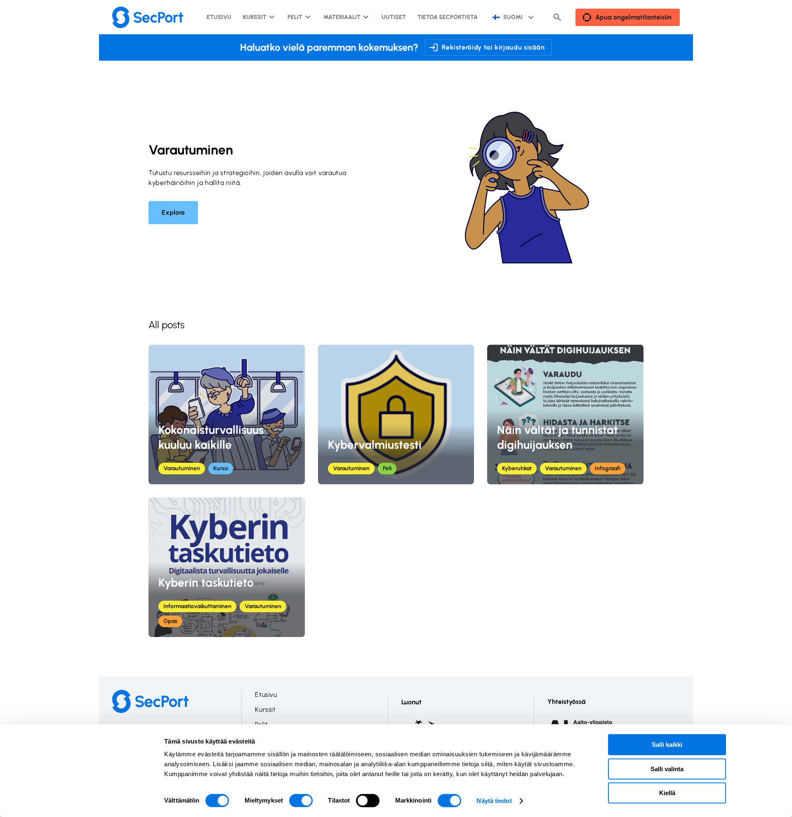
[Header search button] (557, 17)
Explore (173, 212)
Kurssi (220, 468)
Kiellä (667, 792)
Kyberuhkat (517, 468)
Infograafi (607, 468)
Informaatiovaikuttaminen (197, 606)
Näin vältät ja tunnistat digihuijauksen (557, 437)
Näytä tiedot (494, 800)
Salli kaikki (667, 744)
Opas (170, 621)
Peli (387, 468)
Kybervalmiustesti (375, 445)
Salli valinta (667, 768)
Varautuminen (181, 468)
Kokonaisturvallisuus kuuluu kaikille (211, 437)
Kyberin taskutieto (206, 582)
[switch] (301, 800)
